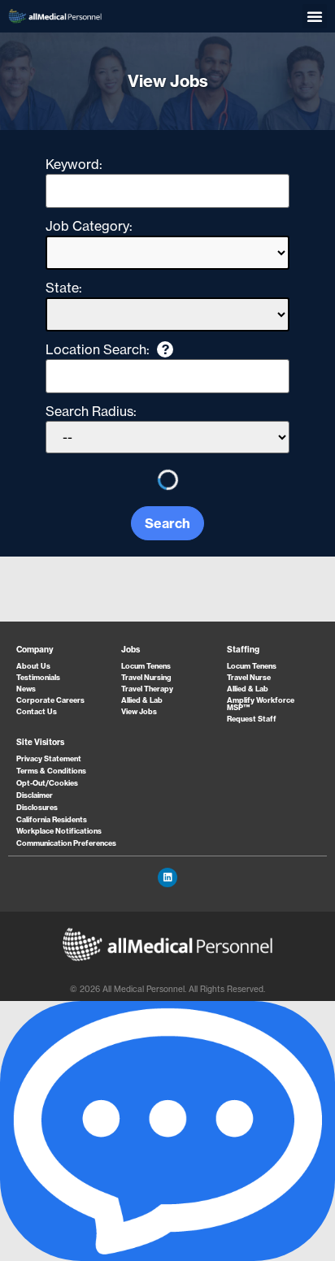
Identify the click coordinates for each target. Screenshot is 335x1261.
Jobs (130, 649)
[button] (314, 16)
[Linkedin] (167, 877)
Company (35, 649)
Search (167, 523)
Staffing (243, 649)
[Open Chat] (167, 1131)
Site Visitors (40, 742)
